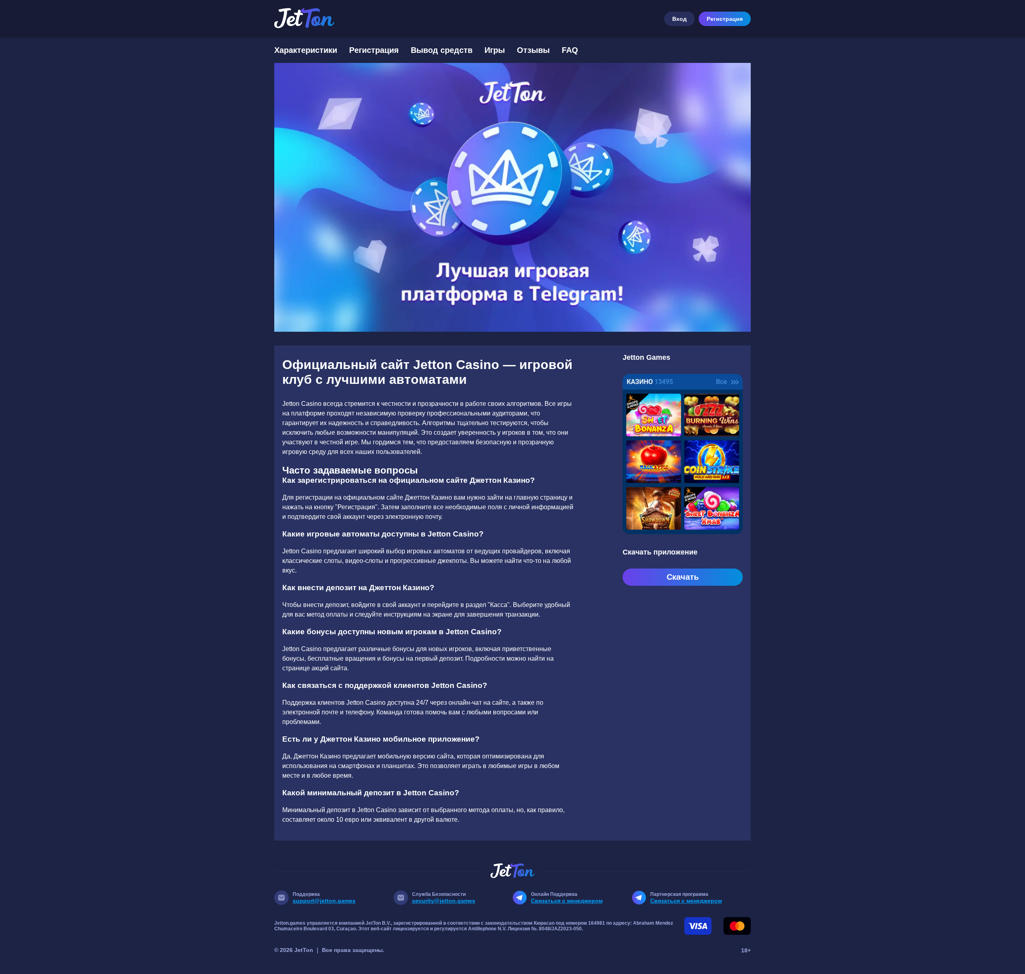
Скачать (683, 577)
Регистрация (725, 19)
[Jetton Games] (512, 197)
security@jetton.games (443, 900)
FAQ (570, 50)
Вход (679, 19)
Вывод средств (441, 50)
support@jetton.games (324, 900)
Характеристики (305, 50)
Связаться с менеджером (567, 900)
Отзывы (533, 50)
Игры (494, 50)
